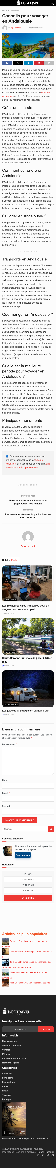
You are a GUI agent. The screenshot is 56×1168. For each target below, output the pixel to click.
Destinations (15, 10)
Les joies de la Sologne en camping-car (25, 710)
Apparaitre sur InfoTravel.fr (15, 1058)
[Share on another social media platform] (49, 63)
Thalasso (6, 1094)
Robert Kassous (45, 1151)
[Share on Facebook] (7, 63)
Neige (5, 1090)
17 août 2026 (9, 715)
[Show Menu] (3, 3)
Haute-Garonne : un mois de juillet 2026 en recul (27, 659)
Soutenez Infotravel (11, 1045)
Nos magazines (9, 1041)
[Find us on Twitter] (42, 1155)
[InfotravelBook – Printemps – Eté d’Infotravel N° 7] (28, 1119)
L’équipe (6, 1054)
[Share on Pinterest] (39, 63)
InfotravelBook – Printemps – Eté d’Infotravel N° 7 (26, 1138)
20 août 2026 (9, 613)
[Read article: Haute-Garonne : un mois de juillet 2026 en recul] (28, 636)
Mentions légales (10, 1062)
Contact (6, 1049)
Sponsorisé (16, 27)
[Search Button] (52, 3)
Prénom (28, 873)
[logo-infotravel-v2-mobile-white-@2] (16, 1011)
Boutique (6, 1099)
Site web (6, 806)
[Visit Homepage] (27, 3)
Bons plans (10, 600)
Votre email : (28, 884)
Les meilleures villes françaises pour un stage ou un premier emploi (25, 607)
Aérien (5, 1086)
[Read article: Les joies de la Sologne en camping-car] (28, 688)
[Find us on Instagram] (48, 1155)
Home (4, 10)
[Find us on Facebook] (38, 1155)
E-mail (6, 793)
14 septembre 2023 (35, 27)
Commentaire (9, 744)
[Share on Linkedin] (28, 63)
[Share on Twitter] (18, 63)
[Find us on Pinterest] (53, 1155)
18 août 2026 (9, 666)
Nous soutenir (23, 855)
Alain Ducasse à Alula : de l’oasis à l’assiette (30, 982)
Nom (5, 780)
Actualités (10, 652)
